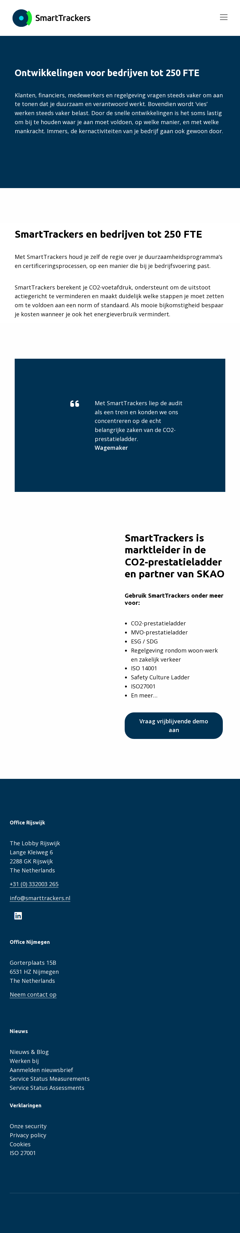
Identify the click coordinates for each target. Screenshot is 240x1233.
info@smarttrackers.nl (40, 898)
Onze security (28, 1126)
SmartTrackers (51, 18)
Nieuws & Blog (29, 1052)
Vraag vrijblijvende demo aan (173, 725)
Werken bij (24, 1061)
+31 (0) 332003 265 (34, 884)
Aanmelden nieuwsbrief (41, 1070)
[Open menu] (221, 18)
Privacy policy (28, 1135)
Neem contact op (33, 994)
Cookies (20, 1144)
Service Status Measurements (50, 1078)
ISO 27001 (23, 1153)
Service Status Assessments (47, 1087)
